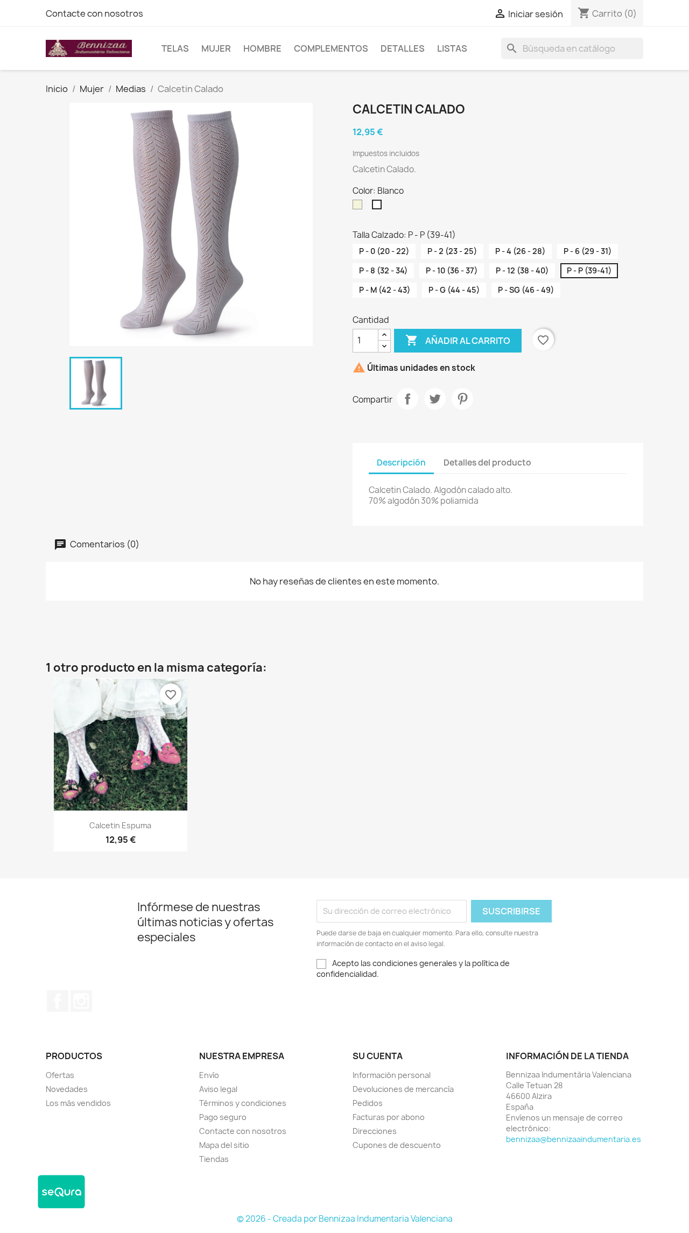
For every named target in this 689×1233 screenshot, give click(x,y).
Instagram (81, 1001)
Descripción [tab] (401, 462)
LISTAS (452, 48)
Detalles (403, 48)
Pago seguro (223, 1117)
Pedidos (368, 1103)
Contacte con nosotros (94, 13)
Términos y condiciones (242, 1103)
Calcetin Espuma (120, 825)
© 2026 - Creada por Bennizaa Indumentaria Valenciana (345, 1218)
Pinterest (462, 399)
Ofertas (60, 1075)
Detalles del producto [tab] (487, 462)
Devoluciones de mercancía (403, 1089)
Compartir (407, 399)
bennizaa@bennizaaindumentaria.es (573, 1139)
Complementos (331, 48)
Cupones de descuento (397, 1145)
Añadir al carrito (457, 340)
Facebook (57, 1001)
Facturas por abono (389, 1117)
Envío (209, 1075)
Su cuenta (378, 1056)
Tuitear (435, 399)
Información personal (392, 1075)
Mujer (216, 48)
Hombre (262, 48)
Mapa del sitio (224, 1145)
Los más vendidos (78, 1103)
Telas (175, 48)
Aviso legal (218, 1089)
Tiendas (214, 1159)
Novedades (67, 1089)
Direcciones (375, 1131)
